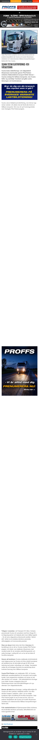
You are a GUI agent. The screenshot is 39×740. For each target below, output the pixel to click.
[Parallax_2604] (19, 371)
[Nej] (36, 734)
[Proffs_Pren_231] (19, 92)
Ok (10, 737)
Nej (15, 737)
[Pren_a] (27, 7)
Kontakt (30, 1)
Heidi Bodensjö (8, 724)
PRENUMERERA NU (16, 1)
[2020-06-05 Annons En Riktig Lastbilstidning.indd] (19, 718)
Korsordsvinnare (6, 1)
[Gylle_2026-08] (19, 21)
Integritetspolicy (25, 737)
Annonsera (35, 1)
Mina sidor (24, 1)
